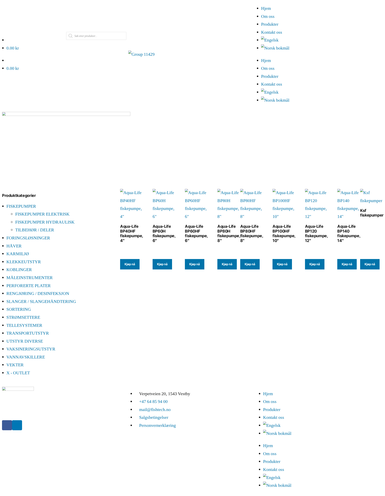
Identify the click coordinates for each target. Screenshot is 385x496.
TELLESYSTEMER (24, 325)
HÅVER (14, 246)
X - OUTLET (18, 373)
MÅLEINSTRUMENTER (29, 277)
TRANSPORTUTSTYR (27, 333)
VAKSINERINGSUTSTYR (30, 349)
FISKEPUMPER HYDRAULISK (45, 222)
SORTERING (18, 309)
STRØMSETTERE (23, 317)
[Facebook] (7, 425)
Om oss (268, 16)
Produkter (269, 24)
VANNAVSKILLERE (25, 357)
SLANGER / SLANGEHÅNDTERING (41, 301)
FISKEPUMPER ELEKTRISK (42, 214)
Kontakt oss (271, 32)
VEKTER (15, 365)
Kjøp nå (130, 264)
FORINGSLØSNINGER (28, 238)
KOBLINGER (19, 269)
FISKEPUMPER (21, 206)
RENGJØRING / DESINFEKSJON (37, 293)
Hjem (266, 8)
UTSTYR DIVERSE (24, 341)
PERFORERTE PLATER (28, 285)
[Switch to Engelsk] (323, 40)
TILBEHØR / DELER (34, 230)
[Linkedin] (17, 425)
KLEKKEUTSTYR (23, 262)
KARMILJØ (17, 254)
